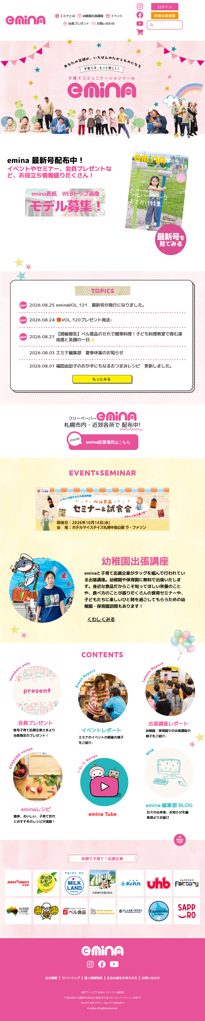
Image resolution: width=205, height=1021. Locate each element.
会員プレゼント (78, 23)
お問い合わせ (106, 23)
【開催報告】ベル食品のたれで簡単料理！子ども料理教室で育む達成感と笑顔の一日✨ (119, 336)
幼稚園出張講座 (93, 16)
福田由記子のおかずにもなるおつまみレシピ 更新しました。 (115, 366)
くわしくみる (101, 619)
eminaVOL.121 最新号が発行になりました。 (101, 305)
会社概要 (51, 978)
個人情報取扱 (93, 978)
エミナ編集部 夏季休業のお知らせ (89, 352)
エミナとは (67, 16)
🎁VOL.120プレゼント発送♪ (84, 319)
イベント (117, 16)
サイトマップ (71, 978)
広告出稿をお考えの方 (122, 978)
